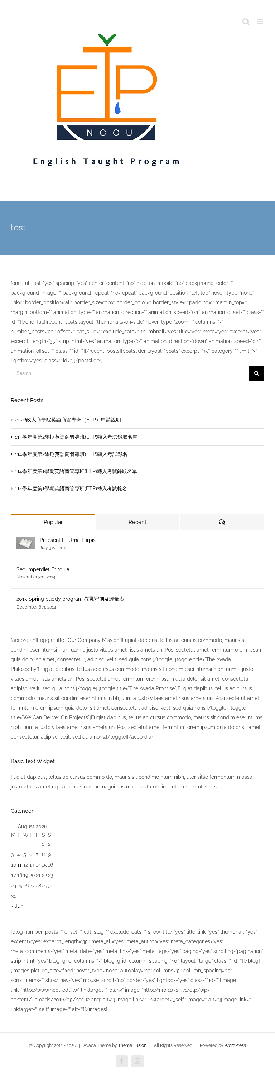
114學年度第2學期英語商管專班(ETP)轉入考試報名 (71, 454)
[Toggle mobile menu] (260, 21)
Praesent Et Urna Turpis (68, 540)
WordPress (235, 1045)
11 (19, 865)
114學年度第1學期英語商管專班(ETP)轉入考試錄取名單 (76, 471)
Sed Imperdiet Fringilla (42, 569)
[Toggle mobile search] (246, 21)
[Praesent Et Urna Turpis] (25, 542)
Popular (53, 522)
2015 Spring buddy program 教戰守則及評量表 (70, 599)
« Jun (17, 906)
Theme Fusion (132, 1045)
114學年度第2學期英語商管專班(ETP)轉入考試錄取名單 (76, 437)
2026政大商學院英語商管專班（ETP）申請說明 (68, 420)
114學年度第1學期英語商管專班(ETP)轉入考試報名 (71, 488)
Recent (137, 522)
